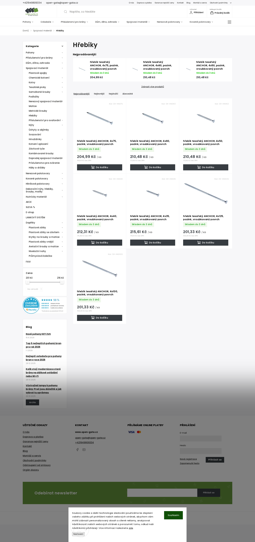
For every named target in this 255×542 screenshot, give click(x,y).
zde (131, 528)
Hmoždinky (35, 139)
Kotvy (32, 82)
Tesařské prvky (37, 87)
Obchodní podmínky (219, 3)
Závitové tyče (37, 148)
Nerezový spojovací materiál (45, 101)
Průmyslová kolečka (40, 255)
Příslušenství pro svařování (45, 120)
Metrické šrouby (38, 110)
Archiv (32, 402)
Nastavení (78, 534)
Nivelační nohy (37, 251)
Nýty (31, 125)
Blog (188, 3)
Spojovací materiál (37, 68)
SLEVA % (30, 207)
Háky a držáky (37, 167)
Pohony (30, 52)
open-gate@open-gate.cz (90, 437)
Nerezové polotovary (38, 173)
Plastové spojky (38, 73)
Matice (33, 106)
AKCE (29, 201)
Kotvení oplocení (38, 144)
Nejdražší (113, 93)
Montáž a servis (200, 3)
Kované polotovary (37, 178)
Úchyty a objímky (39, 129)
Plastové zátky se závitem (44, 232)
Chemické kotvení (39, 77)
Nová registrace (188, 459)
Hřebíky (33, 115)
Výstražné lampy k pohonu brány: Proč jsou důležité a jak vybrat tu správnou (43, 389)
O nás (131, 3)
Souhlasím (173, 515)
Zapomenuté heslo (189, 463)
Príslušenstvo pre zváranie (44, 162)
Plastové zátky (37, 227)
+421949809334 (84, 442)
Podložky (34, 96)
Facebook (77, 449)
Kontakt (180, 3)
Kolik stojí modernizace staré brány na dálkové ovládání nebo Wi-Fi (43, 372)
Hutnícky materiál (36, 196)
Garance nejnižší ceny (164, 3)
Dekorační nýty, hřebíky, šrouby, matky (39, 190)
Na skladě (34, 289)
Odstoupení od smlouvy (37, 465)
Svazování (35, 134)
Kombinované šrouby (41, 153)
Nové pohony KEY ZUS (38, 334)
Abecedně (127, 93)
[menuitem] (30, 22)
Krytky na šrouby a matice (44, 237)
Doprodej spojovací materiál (45, 158)
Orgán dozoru (31, 469)
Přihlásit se (208, 492)
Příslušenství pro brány (39, 57)
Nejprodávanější (81, 93)
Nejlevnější (99, 93)
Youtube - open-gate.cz (84, 449)
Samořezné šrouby (39, 91)
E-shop (30, 212)
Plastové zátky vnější (41, 241)
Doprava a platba (144, 3)
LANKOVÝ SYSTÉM (35, 217)
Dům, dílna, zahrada (38, 62)
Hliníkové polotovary (38, 183)
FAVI (28, 261)
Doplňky (30, 222)
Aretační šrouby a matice (44, 246)
